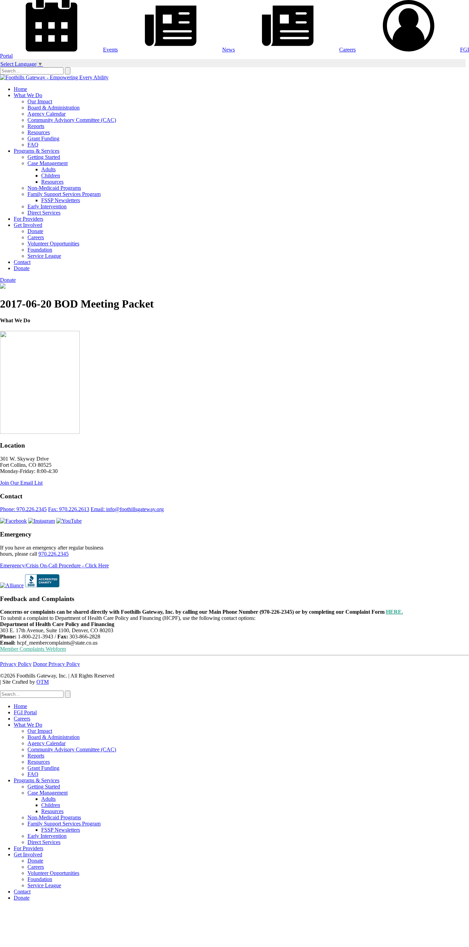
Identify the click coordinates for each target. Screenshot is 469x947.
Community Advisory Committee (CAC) (71, 120)
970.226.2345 (53, 554)
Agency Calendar (46, 114)
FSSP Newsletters (60, 200)
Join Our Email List (21, 483)
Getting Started (43, 157)
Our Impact (39, 101)
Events (110, 50)
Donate (35, 231)
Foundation (39, 250)
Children (50, 175)
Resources (38, 132)
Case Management (47, 163)
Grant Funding (43, 138)
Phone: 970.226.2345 (23, 509)
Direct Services (43, 213)
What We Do (28, 95)
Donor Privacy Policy (56, 664)
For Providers (28, 219)
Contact (22, 262)
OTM (42, 682)
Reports (35, 126)
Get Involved (28, 225)
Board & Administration (53, 108)
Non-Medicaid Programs (54, 188)
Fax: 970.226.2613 (68, 509)
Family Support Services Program (64, 194)
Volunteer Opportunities (53, 243)
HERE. (394, 612)
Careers (347, 50)
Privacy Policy (16, 664)
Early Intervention (47, 206)
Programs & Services (36, 151)
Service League (44, 256)
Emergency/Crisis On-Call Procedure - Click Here (54, 565)
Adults (48, 169)
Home (20, 89)
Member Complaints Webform (33, 649)
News (228, 50)
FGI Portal (25, 712)
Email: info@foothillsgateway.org (127, 509)
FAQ (32, 145)
